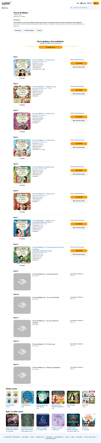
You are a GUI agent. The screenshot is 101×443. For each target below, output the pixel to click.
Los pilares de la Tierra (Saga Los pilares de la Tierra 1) (27, 429)
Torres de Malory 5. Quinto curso (43, 167)
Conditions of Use (40, 437)
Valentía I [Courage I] (57, 428)
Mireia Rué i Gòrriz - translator (45, 88)
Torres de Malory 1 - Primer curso (43, 60)
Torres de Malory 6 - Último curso (43, 194)
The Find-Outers (10, 405)
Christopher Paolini (42, 429)
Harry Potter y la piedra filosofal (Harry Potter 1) (12, 428)
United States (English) (50, 438)
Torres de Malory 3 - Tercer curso (43, 113)
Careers (32, 437)
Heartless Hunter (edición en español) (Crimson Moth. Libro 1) (73, 429)
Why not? (72, 275)
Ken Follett (25, 431)
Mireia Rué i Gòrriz (43, 61)
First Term (85, 428)
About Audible (25, 437)
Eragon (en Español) (41, 428)
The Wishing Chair (26, 405)
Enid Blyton (36, 61)
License (67, 437)
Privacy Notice (49, 437)
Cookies (72, 437)
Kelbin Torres (56, 429)
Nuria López (40, 63)
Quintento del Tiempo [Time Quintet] (42, 405)
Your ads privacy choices (89, 437)
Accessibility (79, 437)
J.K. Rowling (10, 431)
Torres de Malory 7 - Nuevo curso (43, 221)
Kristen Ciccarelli (73, 431)
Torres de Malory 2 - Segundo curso (44, 87)
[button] (17, 26)
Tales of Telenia (71, 405)
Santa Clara (85, 405)
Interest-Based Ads (58, 437)
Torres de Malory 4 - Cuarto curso (43, 140)
